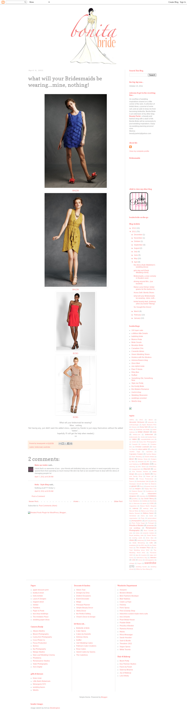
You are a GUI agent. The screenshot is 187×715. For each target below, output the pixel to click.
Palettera (36, 608)
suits (151, 543)
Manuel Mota (133, 511)
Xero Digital (37, 667)
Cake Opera (81, 631)
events (139, 474)
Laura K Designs (39, 599)
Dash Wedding (137, 456)
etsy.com (146, 469)
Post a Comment (38, 496)
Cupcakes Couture (136, 454)
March (136, 311)
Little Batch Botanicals (41, 681)
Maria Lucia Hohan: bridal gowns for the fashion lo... (145, 288)
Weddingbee (55, 708)
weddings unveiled (139, 398)
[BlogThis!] (62, 443)
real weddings (134, 528)
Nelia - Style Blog (42, 485)
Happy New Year (150, 488)
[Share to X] (65, 443)
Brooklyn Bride (137, 345)
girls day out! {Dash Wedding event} (141, 271)
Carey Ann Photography (42, 637)
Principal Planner (83, 605)
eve (155, 469)
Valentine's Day (141, 557)
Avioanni (123, 590)
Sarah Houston (126, 638)
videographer (149, 560)
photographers (136, 521)
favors (147, 474)
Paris (142, 518)
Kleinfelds (153, 501)
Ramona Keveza (126, 629)
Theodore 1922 (126, 644)
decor (131, 459)
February (138, 315)
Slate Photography (40, 664)
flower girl (149, 476)
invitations (152, 496)
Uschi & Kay (136, 392)
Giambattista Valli (142, 481)
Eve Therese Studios (140, 471)
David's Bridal (149, 456)
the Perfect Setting (83, 614)
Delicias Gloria (143, 459)
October (137, 241)
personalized (152, 518)
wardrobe (46, 447)
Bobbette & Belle (83, 628)
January (137, 318)
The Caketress (82, 655)
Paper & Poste (38, 611)
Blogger (104, 697)
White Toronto (125, 650)
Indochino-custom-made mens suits (134, 614)
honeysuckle (133, 493)
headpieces (150, 491)
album (151, 420)
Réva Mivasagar (126, 635)
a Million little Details (139, 333)
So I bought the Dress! (142, 307)
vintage (131, 563)
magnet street (38, 602)
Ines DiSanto (125, 617)
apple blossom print (41, 590)
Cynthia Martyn (151, 454)
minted (35, 605)
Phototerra (37, 658)
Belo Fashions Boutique (129, 596)
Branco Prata (136, 339)
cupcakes (149, 451)
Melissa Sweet (148, 513)
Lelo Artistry (124, 676)
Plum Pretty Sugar (138, 523)
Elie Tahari (142, 466)
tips (137, 555)
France (131, 481)
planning (153, 521)
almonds (151, 422)
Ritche (122, 632)
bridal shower (143, 432)
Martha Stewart (134, 513)
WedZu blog (136, 401)
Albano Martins (39, 631)
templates (132, 545)
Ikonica (36, 646)
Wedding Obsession (139, 395)
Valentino (153, 557)
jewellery (135, 498)
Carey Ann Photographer (147, 442)
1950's (131, 420)
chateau (144, 444)
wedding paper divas (41, 620)
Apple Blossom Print (149, 424)
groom (134, 486)
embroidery (152, 466)
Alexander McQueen (136, 422)
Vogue (139, 563)
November (138, 238)
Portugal (151, 523)
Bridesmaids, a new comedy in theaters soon (145, 277)
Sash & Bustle (125, 641)
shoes (131, 540)
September (138, 245)
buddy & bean (38, 593)
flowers (131, 479)
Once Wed (135, 363)
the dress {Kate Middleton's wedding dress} (144, 266)
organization (133, 518)
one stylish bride (137, 366)
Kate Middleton (134, 501)
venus (140, 560)
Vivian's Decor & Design (85, 617)
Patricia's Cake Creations (86, 646)
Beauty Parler (135, 116)
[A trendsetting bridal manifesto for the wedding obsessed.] (130, 409)
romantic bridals (148, 533)
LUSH (151, 503)
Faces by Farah (126, 667)
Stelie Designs (151, 540)
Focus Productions (146, 479)
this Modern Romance (140, 389)
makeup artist (148, 508)
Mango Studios (39, 652)
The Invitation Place (143, 547)
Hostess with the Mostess (141, 357)
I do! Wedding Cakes (84, 643)
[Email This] (60, 443)
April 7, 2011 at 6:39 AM (44, 477)
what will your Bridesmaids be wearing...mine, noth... (145, 297)
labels (145, 503)
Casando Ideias (137, 351)
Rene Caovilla (149, 530)
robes (138, 533)
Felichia (123, 605)
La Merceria (136, 503)
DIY (148, 461)
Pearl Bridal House (127, 620)
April (136, 262)
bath (152, 427)
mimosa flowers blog (139, 360)
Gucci (142, 486)
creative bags (134, 451)
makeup (135, 508)
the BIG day (143, 545)
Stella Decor (81, 611)
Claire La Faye (125, 602)
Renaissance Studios (41, 661)
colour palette (142, 449)
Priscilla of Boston (136, 525)
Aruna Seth (144, 427)
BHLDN (75, 191)
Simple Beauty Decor (84, 608)
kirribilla (144, 501)
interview (142, 496)
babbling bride (137, 336)
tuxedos (144, 555)
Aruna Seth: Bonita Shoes (144, 293)
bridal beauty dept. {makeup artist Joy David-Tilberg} (145, 302)
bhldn (131, 429)
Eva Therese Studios (128, 664)
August (137, 248)
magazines (133, 506)
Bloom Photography (41, 634)
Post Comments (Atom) (48, 506)
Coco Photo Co (39, 640)
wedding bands (141, 566)
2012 (134, 228)
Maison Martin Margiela (148, 506)
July (136, 252)
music (151, 516)
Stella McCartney (139, 543)
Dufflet (78, 640)
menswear (132, 516)
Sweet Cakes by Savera (85, 652)
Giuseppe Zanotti (135, 484)
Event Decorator (82, 599)
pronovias (150, 525)
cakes (134, 439)
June (136, 255)
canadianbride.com (147, 439)
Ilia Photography (39, 649)
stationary (140, 540)
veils (133, 560)
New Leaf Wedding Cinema (44, 655)
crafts (152, 449)
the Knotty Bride (137, 386)
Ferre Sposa (124, 608)
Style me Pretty (137, 383)
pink (146, 521)
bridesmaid (39, 447)
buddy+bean (152, 437)
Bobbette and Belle (143, 429)
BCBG (75, 353)
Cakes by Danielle (83, 634)
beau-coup (37, 678)
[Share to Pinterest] (71, 443)
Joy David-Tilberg (147, 498)
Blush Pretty (124, 661)
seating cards (137, 538)
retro (130, 533)
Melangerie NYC (39, 684)
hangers (138, 488)
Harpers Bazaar (137, 491)
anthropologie (134, 424)
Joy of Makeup (125, 673)
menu (143, 516)
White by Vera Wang (143, 569)
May (136, 258)
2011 (134, 232)
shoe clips (149, 538)
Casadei (135, 444)
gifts (152, 481)
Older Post (118, 501)
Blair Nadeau (125, 599)
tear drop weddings (40, 614)
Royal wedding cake (136, 535)
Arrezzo (134, 427)
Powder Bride (125, 623)
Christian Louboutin (142, 447)
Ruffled (134, 375)
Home (76, 501)
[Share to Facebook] (68, 443)
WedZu (36, 690)
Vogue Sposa (125, 647)
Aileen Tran (80, 590)
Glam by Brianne (150, 484)
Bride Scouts (136, 342)
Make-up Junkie (41, 465)
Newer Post (33, 501)
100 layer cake (137, 330)
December (138, 235)
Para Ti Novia (136, 369)
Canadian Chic (137, 348)
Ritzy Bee (135, 372)
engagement (136, 469)
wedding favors (39, 687)
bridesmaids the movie (137, 437)
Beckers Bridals (126, 593)
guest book (150, 486)
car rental (132, 442)
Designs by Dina (82, 593)
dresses (145, 464)
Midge (78, 602)
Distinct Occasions (83, 596)
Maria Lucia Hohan (147, 511)
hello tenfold (38, 596)
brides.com (136, 434)
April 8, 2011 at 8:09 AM (44, 491)
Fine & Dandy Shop (127, 611)
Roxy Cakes (81, 649)
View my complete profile (139, 151)
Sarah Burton (151, 535)
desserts (141, 461)
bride (154, 432)
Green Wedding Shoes (140, 354)
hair (130, 488)
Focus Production (40, 643)
